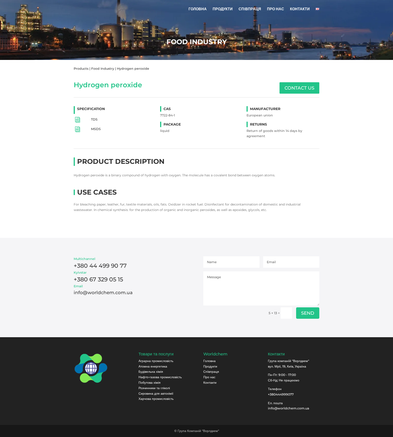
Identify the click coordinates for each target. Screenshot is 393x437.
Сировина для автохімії (156, 393)
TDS (94, 119)
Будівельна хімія (151, 372)
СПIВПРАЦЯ (250, 9)
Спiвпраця (211, 372)
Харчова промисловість (156, 399)
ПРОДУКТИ (223, 9)
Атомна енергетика (153, 366)
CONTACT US (299, 88)
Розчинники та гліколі (154, 388)
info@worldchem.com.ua (288, 408)
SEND (307, 313)
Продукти (210, 366)
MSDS (96, 129)
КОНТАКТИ (300, 9)
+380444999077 (281, 394)
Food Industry (102, 69)
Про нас (209, 377)
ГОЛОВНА (198, 9)
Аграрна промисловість (156, 361)
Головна (209, 361)
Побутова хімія (150, 382)
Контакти (210, 382)
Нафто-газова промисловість (160, 377)
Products (81, 69)
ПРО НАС (275, 9)
